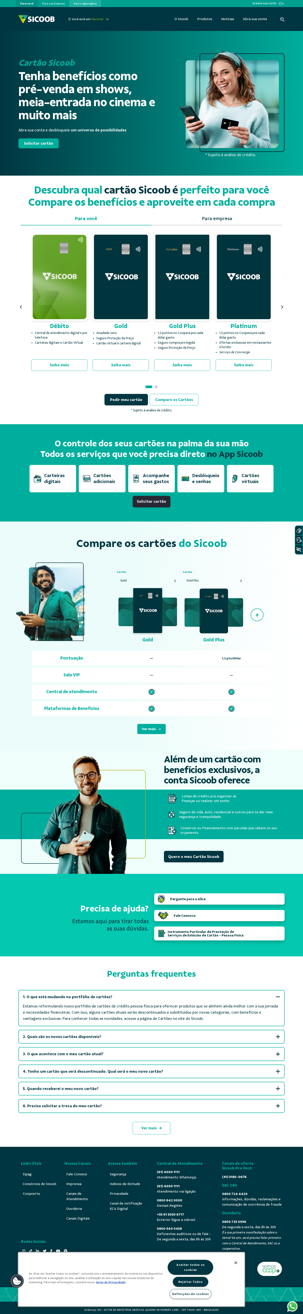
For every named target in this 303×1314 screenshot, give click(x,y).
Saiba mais (59, 365)
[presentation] (27, 3)
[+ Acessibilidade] (299, 549)
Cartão (121, 572)
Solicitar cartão (38, 143)
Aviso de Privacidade (111, 1282)
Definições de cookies (190, 1294)
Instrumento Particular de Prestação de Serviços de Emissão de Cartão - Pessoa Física (206, 933)
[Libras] (299, 530)
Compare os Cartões (174, 399)
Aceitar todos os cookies (190, 1267)
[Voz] (299, 540)
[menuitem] (27, 3)
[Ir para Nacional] (36, 19)
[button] (20, 307)
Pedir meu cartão (126, 399)
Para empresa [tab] (217, 218)
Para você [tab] (86, 218)
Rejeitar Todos (190, 1281)
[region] (131, 1279)
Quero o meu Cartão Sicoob (193, 856)
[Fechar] (236, 1263)
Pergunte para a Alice (188, 899)
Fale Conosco (185, 916)
